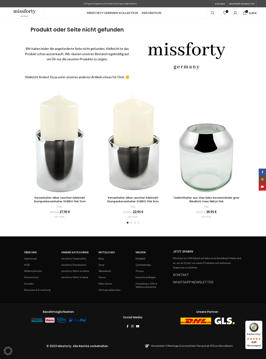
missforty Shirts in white (75, 271)
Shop (101, 264)
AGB (27, 264)
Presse (140, 271)
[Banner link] (189, 52)
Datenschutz (31, 277)
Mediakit (141, 258)
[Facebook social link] (127, 326)
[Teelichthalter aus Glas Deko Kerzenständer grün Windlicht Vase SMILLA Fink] (206, 140)
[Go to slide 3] (135, 223)
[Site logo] (24, 12)
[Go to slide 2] (131, 223)
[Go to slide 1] (128, 223)
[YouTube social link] (137, 326)
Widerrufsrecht (33, 271)
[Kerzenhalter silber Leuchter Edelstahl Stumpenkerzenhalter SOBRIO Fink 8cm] (133, 140)
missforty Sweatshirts (73, 258)
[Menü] (260, 323)
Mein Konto (105, 283)
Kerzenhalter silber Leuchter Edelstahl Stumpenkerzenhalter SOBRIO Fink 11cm (60, 199)
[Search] (212, 12)
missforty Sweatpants (73, 264)
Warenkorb (105, 271)
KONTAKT (181, 275)
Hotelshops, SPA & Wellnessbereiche (146, 285)
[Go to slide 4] (138, 223)
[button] (8, 351)
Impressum (30, 258)
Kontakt (29, 283)
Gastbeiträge (143, 264)
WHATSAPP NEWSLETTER (193, 282)
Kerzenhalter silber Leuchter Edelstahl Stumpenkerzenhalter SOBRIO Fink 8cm (133, 199)
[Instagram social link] (132, 326)
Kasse (102, 277)
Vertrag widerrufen (109, 289)
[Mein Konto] (235, 12)
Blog (101, 258)
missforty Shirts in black (74, 277)
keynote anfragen (146, 277)
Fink (59, 206)
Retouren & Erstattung (37, 289)
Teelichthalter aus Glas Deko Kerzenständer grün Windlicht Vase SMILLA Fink (206, 199)
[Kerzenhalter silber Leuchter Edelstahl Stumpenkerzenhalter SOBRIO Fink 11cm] (60, 140)
